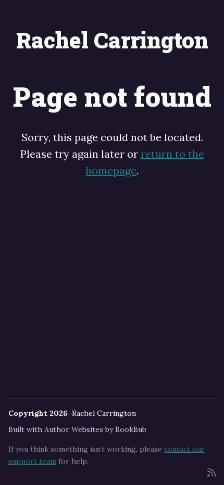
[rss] (211, 472)
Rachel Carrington (112, 39)
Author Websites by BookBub (95, 429)
